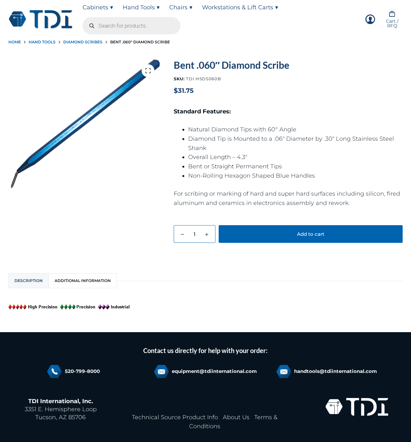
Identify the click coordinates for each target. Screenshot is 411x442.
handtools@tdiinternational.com (335, 371)
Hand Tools (139, 7)
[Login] (370, 19)
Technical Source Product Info (175, 417)
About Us (236, 417)
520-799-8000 (82, 371)
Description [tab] (28, 280)
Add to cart (310, 234)
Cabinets (95, 7)
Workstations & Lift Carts (237, 7)
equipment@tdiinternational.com (214, 371)
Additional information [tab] (83, 280)
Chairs (178, 7)
